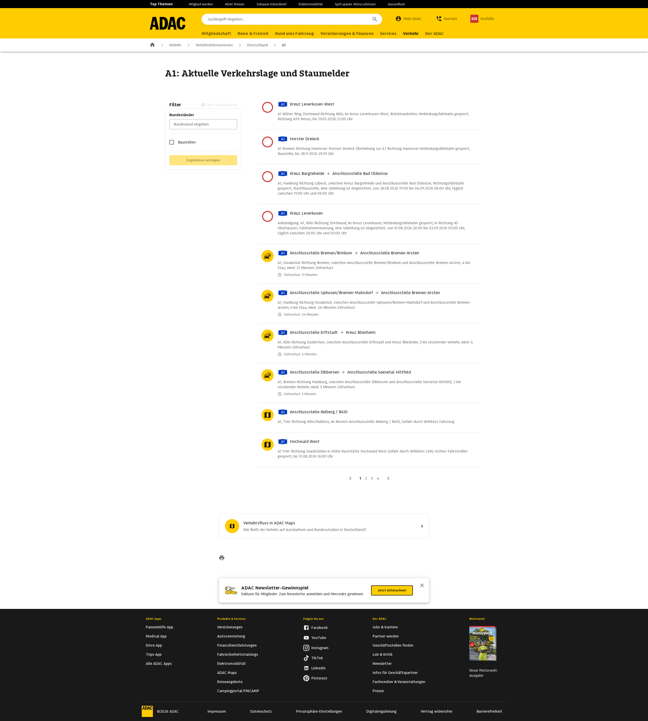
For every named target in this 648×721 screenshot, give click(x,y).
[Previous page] (350, 478)
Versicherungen (229, 627)
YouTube (318, 637)
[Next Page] (388, 478)
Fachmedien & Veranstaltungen (399, 681)
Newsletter (382, 663)
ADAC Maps (227, 672)
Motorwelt (477, 619)
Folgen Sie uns (313, 619)
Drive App (154, 645)
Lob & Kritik (383, 654)
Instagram (320, 648)
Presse (378, 691)
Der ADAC (379, 619)
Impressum (217, 711)
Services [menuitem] (388, 33)
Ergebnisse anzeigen (203, 160)
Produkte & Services (231, 619)
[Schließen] (422, 585)
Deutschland (257, 45)
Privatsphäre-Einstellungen (319, 711)
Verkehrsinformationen (214, 45)
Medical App (156, 636)
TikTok (317, 658)
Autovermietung (231, 636)
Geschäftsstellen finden (393, 645)
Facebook (319, 627)
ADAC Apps (153, 619)
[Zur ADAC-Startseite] (167, 23)
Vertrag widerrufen (436, 711)
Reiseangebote (229, 681)
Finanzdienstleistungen (237, 645)
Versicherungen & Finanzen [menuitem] (346, 33)
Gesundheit (396, 4)
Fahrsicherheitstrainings (237, 654)
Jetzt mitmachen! (392, 590)
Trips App (153, 654)
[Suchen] (374, 19)
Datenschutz (261, 711)
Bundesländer (181, 115)
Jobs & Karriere (385, 627)
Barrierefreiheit (489, 711)
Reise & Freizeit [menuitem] (253, 33)
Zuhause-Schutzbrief (271, 4)
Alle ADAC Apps (159, 663)
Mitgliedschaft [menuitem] (216, 33)
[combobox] (291, 19)
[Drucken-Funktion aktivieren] (222, 558)
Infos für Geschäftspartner (395, 672)
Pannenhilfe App (159, 627)
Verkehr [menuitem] (411, 33)
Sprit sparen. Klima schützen (355, 4)
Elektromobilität (311, 4)
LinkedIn (318, 668)
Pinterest (319, 678)
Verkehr (175, 45)
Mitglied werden (201, 4)
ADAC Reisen (234, 4)
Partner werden (386, 636)
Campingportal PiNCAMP (238, 691)
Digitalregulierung (381, 711)
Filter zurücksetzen (221, 104)
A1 (284, 45)
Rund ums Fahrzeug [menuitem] (294, 33)
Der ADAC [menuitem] (434, 33)
